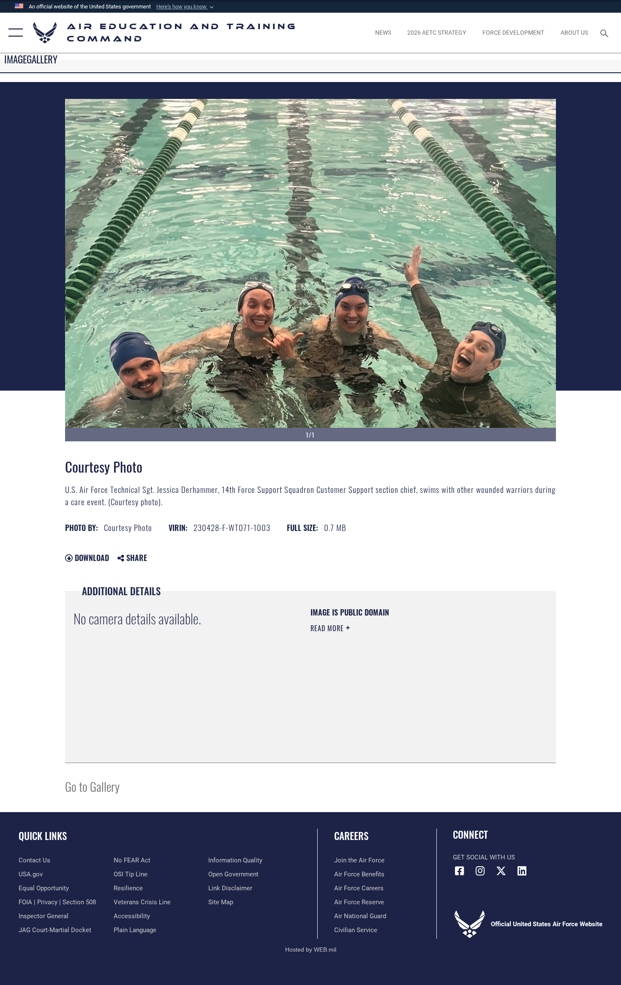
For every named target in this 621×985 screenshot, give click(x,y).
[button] (185, 7)
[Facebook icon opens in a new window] (459, 871)
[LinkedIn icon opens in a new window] (521, 871)
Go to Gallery (92, 786)
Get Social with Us (484, 857)
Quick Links (43, 836)
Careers (351, 836)
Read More (328, 628)
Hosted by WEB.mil (310, 949)
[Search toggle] (605, 32)
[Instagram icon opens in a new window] (480, 871)
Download (91, 557)
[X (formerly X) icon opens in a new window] (501, 871)
